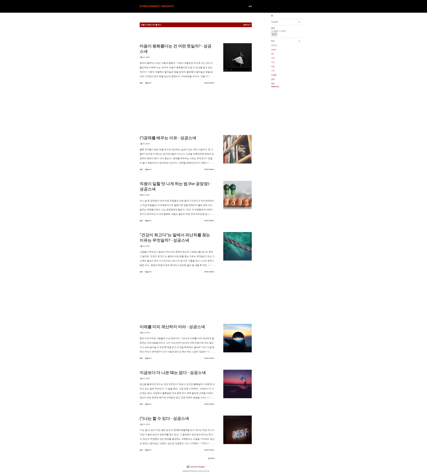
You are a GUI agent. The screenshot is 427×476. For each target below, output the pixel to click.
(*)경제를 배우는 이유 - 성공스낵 (168, 137)
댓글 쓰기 (148, 83)
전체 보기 (247, 25)
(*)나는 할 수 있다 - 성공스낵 (164, 418)
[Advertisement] (177, 110)
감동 (273, 83)
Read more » (209, 83)
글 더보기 (211, 458)
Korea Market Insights (157, 6)
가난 (273, 62)
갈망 (273, 79)
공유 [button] (141, 83)
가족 (273, 66)
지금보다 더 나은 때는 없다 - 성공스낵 (173, 372)
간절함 (273, 75)
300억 (273, 49)
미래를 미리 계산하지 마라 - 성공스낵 (172, 326)
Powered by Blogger (197, 467)
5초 (272, 54)
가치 (273, 71)
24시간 (274, 45)
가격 (273, 58)
